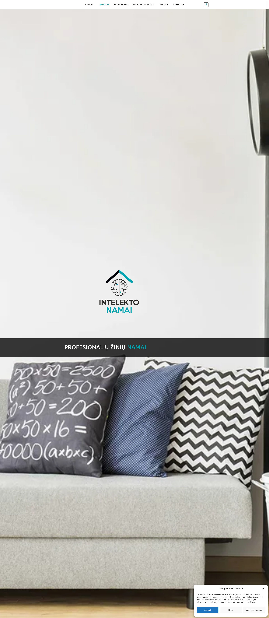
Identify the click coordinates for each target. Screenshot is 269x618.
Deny (230, 610)
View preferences (254, 610)
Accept (207, 610)
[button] (263, 588)
